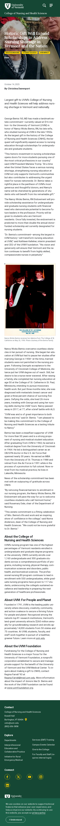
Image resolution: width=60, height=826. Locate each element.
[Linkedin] (7, 785)
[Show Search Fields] (44, 5)
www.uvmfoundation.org (20, 687)
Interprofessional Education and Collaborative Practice (14, 748)
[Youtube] (29, 777)
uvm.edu (40, 638)
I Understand (15, 820)
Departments (10, 740)
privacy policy (38, 813)
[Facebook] (7, 777)
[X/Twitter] (18, 777)
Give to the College (40, 749)
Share (7, 58)
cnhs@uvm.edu (11, 723)
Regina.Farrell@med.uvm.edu (19, 677)
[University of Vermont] (14, 9)
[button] (51, 73)
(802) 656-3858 (11, 726)
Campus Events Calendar (43, 745)
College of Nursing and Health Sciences (25, 13)
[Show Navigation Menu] (51, 5)
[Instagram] (41, 777)
